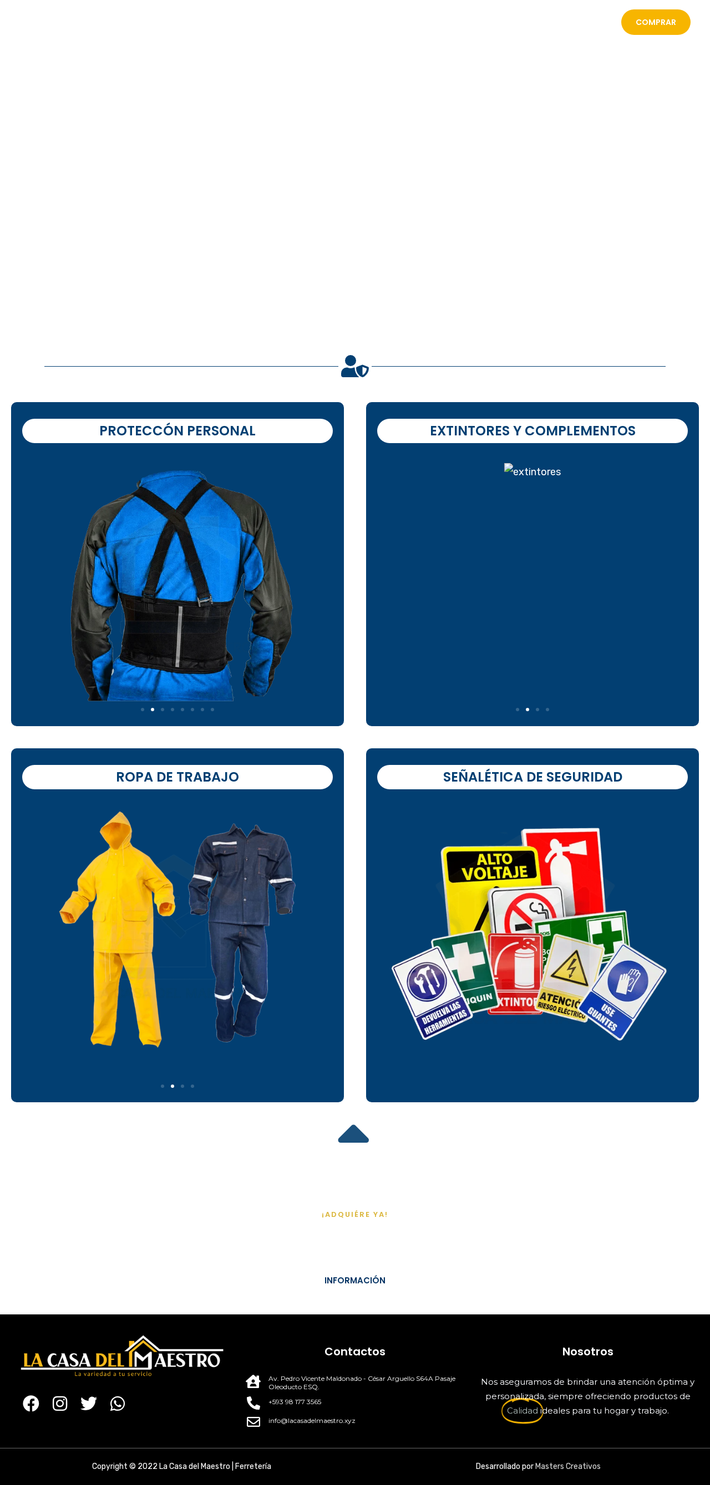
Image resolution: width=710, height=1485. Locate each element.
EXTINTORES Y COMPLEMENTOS (533, 431)
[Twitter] (88, 1403)
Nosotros (450, 22)
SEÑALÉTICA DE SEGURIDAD (532, 777)
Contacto (580, 22)
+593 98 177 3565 (294, 1401)
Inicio (400, 22)
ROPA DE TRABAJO (177, 777)
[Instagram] (60, 1403)
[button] (27, 583)
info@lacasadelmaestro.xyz (312, 1420)
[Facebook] (31, 1403)
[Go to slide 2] (152, 709)
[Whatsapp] (117, 1403)
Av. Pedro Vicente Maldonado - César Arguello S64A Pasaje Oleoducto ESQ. (361, 1382)
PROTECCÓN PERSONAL (177, 431)
